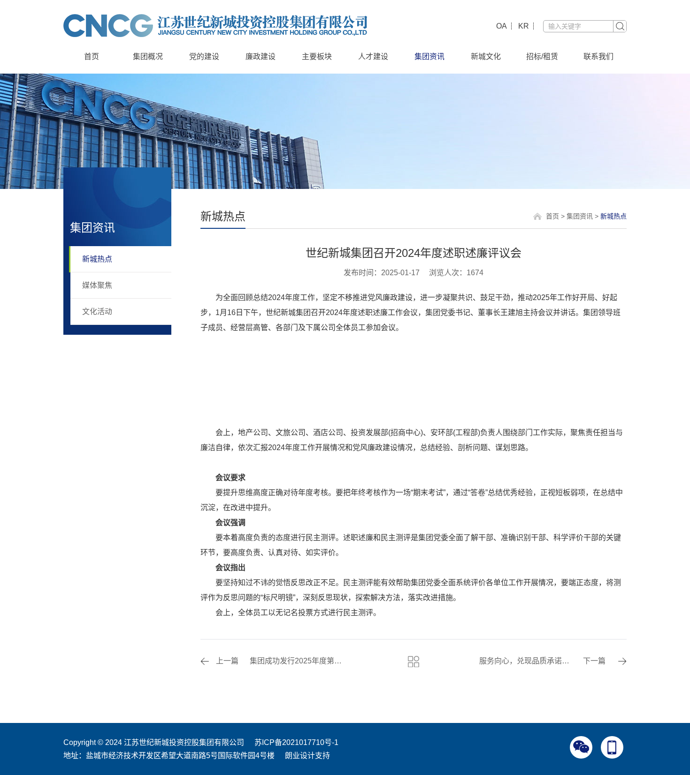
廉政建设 (260, 56)
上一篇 (227, 661)
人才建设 (373, 56)
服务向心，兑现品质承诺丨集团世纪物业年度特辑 (527, 661)
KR (523, 26)
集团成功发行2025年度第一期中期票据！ (297, 661)
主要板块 (317, 56)
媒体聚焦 (97, 285)
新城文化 (486, 56)
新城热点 (97, 259)
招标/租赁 (542, 56)
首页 (91, 56)
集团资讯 (429, 56)
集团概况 (148, 56)
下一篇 (594, 661)
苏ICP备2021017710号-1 (296, 742)
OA (501, 26)
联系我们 (598, 56)
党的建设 (204, 56)
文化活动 (97, 312)
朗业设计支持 (307, 756)
